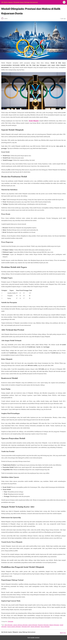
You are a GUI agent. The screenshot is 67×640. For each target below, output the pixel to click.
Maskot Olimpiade (54, 625)
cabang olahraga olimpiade (20, 625)
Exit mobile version (33, 637)
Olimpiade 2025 (25, 626)
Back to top (63, 632)
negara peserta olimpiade (14, 626)
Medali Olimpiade (34, 121)
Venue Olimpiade (45, 626)
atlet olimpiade (8, 625)
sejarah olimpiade (35, 626)
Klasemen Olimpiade (43, 625)
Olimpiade (10, 621)
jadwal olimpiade (32, 625)
